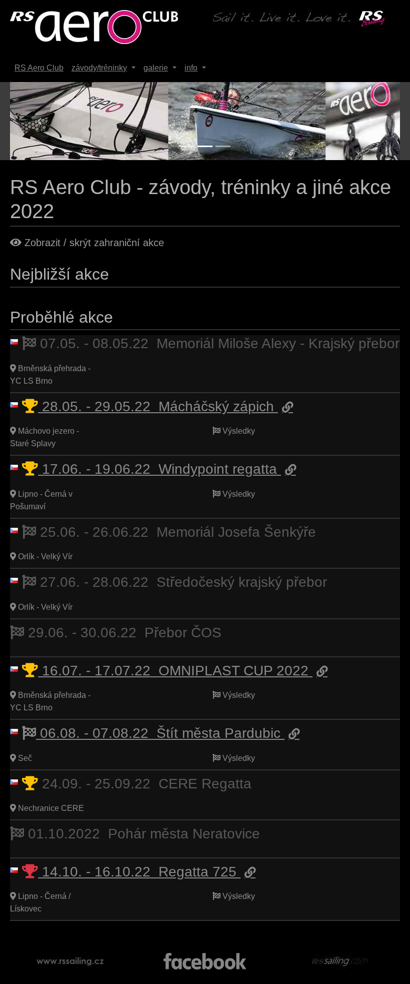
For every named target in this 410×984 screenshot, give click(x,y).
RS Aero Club (39, 68)
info (191, 68)
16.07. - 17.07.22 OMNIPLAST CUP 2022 (175, 670)
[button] (39, 121)
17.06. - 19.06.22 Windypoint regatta (159, 469)
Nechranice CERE (50, 808)
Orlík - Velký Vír (44, 556)
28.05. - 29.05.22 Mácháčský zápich (158, 406)
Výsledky (237, 431)
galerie (156, 68)
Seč (24, 758)
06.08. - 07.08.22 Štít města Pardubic (160, 733)
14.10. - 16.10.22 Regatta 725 (139, 871)
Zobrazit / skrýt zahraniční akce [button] (93, 242)
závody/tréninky (99, 68)
